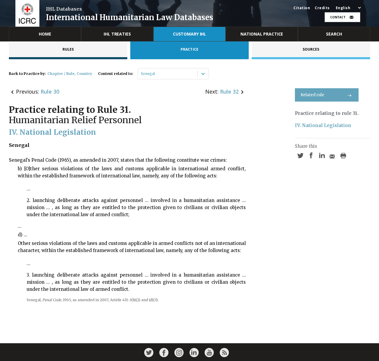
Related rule (312, 94)
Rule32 (229, 91)
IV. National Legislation (323, 125)
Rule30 (50, 91)
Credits (322, 8)
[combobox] (141, 73)
